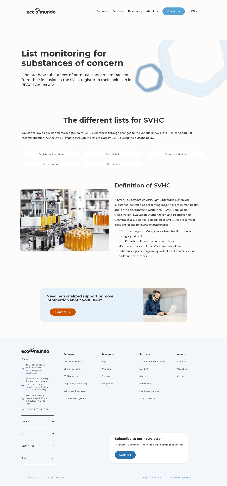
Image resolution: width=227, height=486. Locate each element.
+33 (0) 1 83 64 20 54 (37, 409)
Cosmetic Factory (73, 361)
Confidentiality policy (179, 477)
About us (152, 11)
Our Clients (183, 369)
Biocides (143, 376)
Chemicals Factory (73, 369)
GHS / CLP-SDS (147, 398)
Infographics (108, 383)
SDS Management (73, 376)
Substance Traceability (75, 391)
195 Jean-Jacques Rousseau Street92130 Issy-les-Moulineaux (35, 369)
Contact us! (62, 312)
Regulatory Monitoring (75, 383)
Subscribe (125, 454)
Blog (103, 361)
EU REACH (144, 369)
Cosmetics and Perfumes (152, 361)
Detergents (145, 383)
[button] (102, 11)
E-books (105, 376)
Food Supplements (149, 391)
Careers (181, 376)
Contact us (173, 11)
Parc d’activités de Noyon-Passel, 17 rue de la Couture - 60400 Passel (38, 399)
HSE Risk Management (75, 398)
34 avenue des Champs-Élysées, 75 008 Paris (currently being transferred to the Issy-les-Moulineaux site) (38, 384)
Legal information (152, 477)
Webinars (106, 369)
